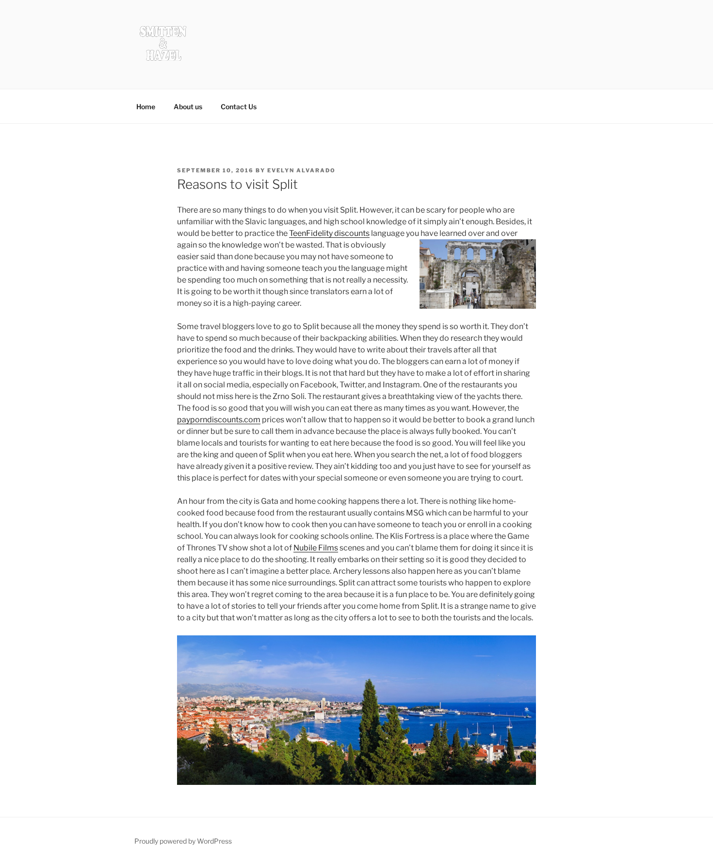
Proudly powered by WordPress (183, 841)
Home (145, 106)
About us (188, 106)
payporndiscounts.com (218, 419)
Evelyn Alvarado (301, 170)
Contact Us (239, 106)
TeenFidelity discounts (329, 233)
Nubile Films (315, 547)
